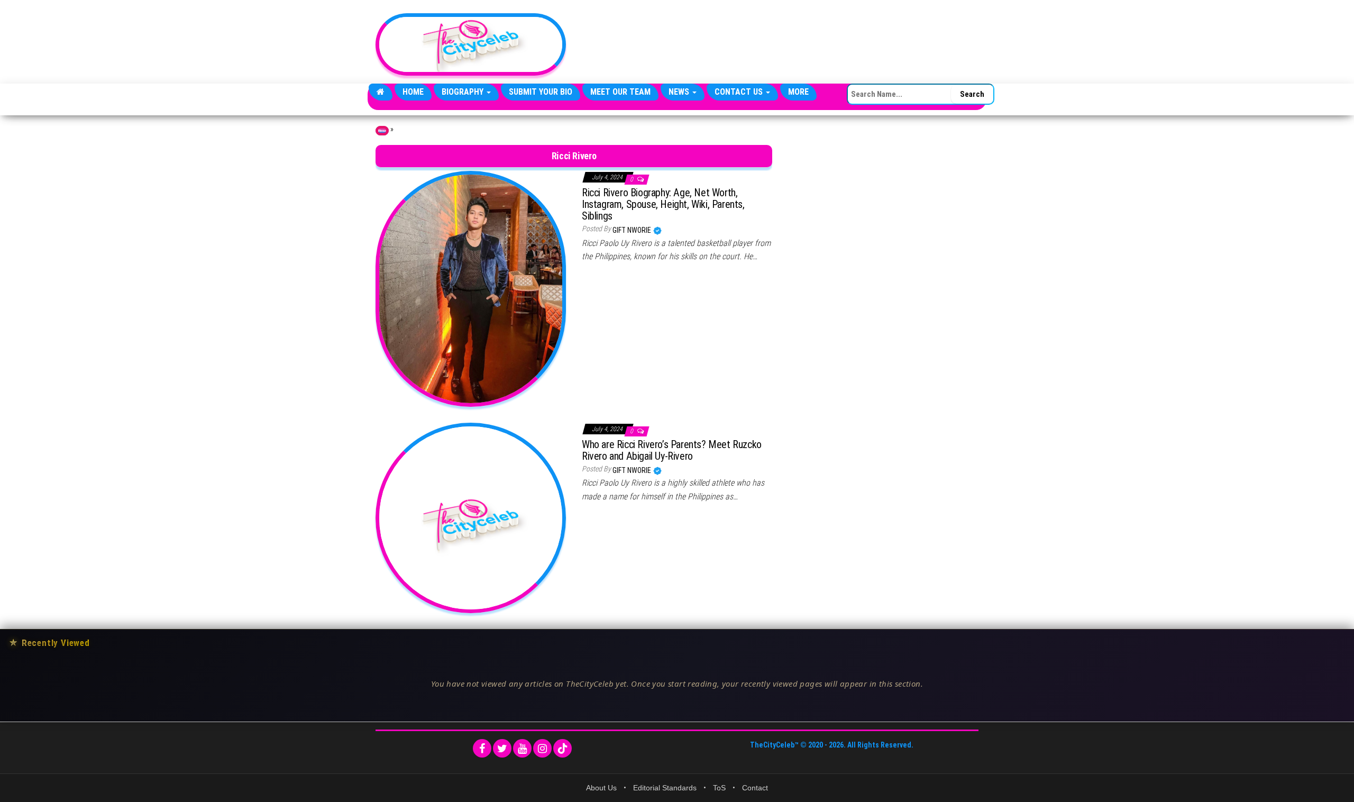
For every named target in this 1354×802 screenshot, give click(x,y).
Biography (464, 92)
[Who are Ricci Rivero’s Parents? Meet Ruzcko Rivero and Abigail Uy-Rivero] (471, 517)
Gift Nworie (632, 230)
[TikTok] (562, 748)
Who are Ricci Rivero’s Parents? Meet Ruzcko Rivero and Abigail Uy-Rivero (672, 450)
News (680, 92)
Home (413, 92)
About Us (601, 787)
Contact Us (740, 92)
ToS (719, 787)
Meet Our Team (620, 92)
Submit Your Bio (540, 92)
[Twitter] (502, 748)
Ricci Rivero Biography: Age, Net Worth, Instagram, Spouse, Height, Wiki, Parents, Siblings (663, 204)
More (798, 92)
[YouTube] (522, 748)
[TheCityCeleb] (380, 92)
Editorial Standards (665, 787)
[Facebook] (482, 748)
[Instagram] (542, 748)
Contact (755, 787)
